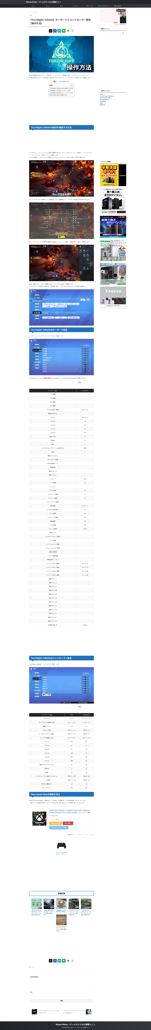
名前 (31, 992)
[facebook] (55, 31)
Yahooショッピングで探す (58, 827)
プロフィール (89, 6)
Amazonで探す (55, 823)
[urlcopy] (72, 31)
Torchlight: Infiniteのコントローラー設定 (61, 92)
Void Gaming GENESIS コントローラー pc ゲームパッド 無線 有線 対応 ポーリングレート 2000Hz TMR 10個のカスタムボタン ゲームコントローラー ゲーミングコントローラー (61, 853)
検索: (79, 382)
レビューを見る (54, 819)
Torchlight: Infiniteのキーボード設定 (59, 90)
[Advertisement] (45, 110)
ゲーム (47, 6)
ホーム (33, 6)
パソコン (75, 6)
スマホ (61, 6)
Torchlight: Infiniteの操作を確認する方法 (61, 88)
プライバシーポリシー (103, 6)
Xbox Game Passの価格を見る (58, 95)
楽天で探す (68, 823)
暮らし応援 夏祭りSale (62, 81)
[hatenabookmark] (59, 31)
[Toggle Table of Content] (71, 85)
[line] (63, 31)
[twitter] (50, 31)
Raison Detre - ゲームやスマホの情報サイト (43, 2)
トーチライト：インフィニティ (85, 834)
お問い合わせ (117, 6)
